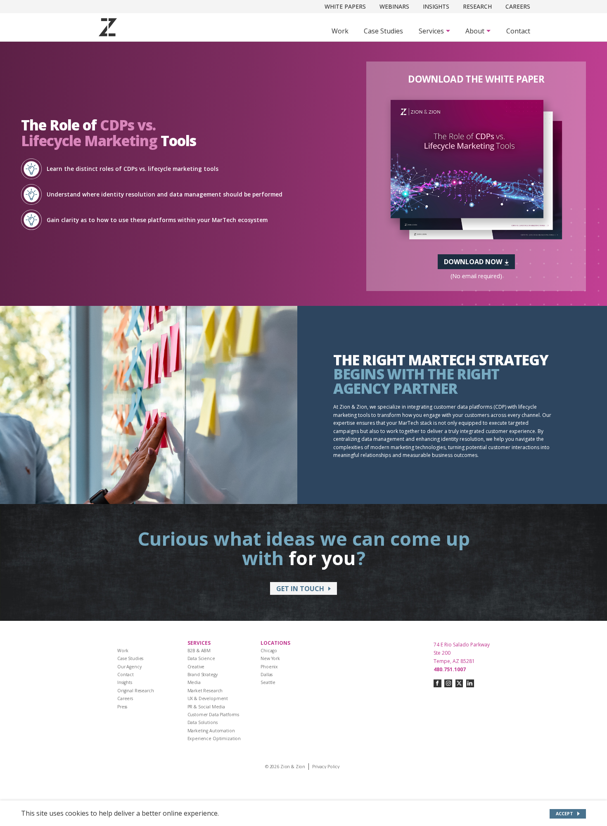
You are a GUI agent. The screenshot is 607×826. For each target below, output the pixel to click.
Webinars (394, 6)
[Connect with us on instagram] (448, 683)
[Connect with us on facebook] (437, 683)
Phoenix (269, 667)
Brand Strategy (202, 674)
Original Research (135, 690)
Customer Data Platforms (213, 714)
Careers (517, 6)
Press (122, 707)
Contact (518, 31)
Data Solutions (202, 722)
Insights (436, 6)
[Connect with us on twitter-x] (459, 683)
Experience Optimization (214, 738)
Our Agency (129, 667)
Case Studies (383, 31)
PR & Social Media (206, 707)
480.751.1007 (450, 669)
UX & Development (207, 698)
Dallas (267, 674)
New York (270, 658)
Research (477, 6)
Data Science (201, 658)
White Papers (345, 6)
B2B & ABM (199, 650)
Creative (196, 667)
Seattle (268, 682)
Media (194, 682)
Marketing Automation (211, 731)
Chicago (269, 650)
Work (340, 31)
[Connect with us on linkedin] (470, 683)
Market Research (205, 690)
